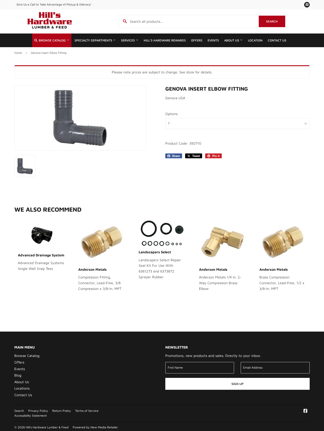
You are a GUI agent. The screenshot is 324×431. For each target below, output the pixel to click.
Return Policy (61, 410)
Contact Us (277, 40)
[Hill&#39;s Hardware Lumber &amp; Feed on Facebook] (305, 411)
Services (128, 40)
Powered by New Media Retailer (95, 427)
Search (275, 21)
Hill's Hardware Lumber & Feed (47, 427)
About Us (232, 40)
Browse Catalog (52, 40)
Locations (22, 388)
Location (255, 40)
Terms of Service (87, 410)
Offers (196, 40)
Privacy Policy (38, 410)
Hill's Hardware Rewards (165, 40)
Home (18, 52)
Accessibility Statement (30, 415)
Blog (17, 375)
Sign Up (237, 384)
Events (213, 40)
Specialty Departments (93, 40)
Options (171, 114)
